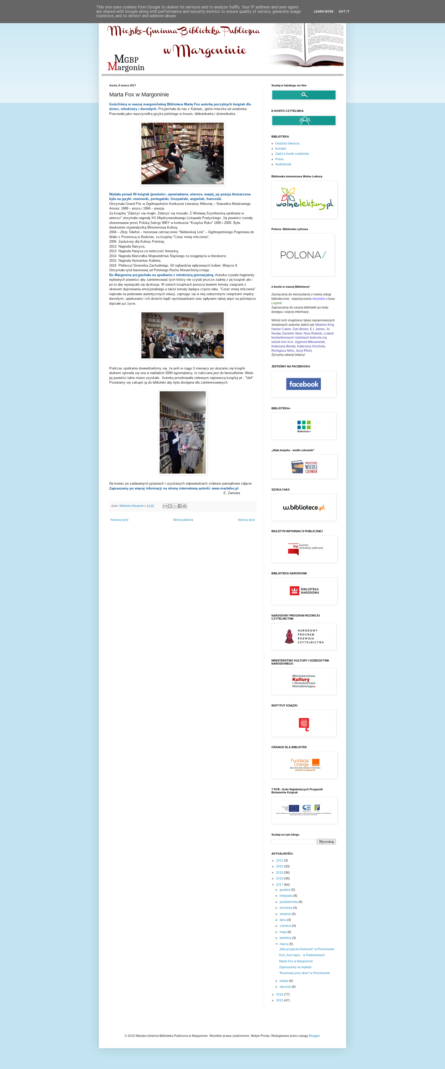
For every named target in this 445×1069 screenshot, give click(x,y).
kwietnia (286, 938)
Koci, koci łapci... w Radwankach (302, 955)
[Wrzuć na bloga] (170, 506)
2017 (280, 884)
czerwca (286, 926)
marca (284, 944)
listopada (286, 896)
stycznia (286, 987)
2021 (280, 860)
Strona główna (183, 520)
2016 (280, 994)
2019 (280, 872)
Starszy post (246, 520)
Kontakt (280, 148)
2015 (280, 1000)
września (286, 908)
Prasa (279, 159)
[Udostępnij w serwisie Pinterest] (184, 506)
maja (283, 932)
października (289, 902)
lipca (283, 920)
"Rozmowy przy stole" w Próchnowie (304, 973)
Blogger (314, 1036)
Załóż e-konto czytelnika (292, 154)
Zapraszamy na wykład (295, 967)
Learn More (323, 11)
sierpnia (286, 914)
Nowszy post (119, 520)
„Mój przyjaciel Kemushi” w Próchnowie (306, 949)
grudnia (285, 890)
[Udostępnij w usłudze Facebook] (179, 506)
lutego (284, 981)
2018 (280, 878)
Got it (344, 11)
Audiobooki (283, 164)
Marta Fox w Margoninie (296, 961)
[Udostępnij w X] (174, 506)
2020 (280, 866)
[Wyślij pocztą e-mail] (165, 506)
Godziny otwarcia (287, 143)
